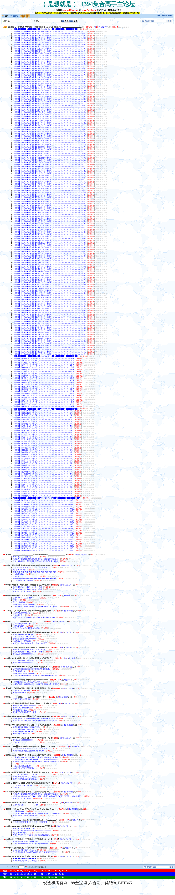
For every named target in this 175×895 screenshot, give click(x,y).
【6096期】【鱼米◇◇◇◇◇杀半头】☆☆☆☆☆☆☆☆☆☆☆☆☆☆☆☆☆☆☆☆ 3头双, (43, 374)
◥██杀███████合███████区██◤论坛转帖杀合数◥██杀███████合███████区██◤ (47, 498)
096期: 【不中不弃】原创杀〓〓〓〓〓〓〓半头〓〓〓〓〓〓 (28, 565)
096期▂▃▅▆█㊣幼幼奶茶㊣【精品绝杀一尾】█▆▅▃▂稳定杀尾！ (31, 746)
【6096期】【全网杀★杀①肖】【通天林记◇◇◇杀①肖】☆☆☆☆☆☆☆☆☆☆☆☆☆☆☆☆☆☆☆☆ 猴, (49, 334)
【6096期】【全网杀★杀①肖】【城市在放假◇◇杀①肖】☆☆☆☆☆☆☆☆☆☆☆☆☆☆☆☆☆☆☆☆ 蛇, (49, 175)
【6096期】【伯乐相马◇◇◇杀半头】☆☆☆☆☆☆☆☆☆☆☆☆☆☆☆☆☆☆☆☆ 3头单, (43, 367)
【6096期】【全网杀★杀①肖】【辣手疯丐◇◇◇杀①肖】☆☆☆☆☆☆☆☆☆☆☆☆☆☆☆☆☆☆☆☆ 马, (49, 84)
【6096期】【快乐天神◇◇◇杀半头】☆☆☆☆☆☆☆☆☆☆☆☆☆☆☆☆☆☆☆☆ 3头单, (43, 387)
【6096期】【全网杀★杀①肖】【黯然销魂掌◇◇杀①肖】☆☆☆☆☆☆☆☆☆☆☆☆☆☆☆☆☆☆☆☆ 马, (49, 147)
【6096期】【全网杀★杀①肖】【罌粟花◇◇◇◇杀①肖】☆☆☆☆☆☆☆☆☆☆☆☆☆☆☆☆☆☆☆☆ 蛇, (49, 71)
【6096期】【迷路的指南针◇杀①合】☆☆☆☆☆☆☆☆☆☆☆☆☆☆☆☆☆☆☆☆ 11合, (43, 550)
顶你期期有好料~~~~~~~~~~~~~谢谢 (26, 805)
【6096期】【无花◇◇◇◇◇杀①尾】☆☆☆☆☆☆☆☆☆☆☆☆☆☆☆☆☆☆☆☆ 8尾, (43, 487)
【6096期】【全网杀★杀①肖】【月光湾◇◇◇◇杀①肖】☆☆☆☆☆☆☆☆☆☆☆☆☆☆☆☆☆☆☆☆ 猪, (49, 273)
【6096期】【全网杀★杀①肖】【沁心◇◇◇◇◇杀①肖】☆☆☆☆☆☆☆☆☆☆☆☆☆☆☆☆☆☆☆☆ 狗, (49, 293)
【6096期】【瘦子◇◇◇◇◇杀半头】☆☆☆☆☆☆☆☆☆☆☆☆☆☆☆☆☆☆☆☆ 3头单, (43, 382)
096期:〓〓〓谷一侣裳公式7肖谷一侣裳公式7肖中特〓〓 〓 (27, 647)
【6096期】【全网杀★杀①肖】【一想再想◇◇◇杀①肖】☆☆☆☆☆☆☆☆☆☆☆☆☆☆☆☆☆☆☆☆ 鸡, (49, 134)
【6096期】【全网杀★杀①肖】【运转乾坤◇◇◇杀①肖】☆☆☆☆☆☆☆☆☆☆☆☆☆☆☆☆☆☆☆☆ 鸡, (49, 79)
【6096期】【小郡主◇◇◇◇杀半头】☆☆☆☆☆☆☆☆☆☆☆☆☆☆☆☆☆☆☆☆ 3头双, (43, 406)
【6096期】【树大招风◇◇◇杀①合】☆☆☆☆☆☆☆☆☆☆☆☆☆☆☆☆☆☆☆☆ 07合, (43, 533)
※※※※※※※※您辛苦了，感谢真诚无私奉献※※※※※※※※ (35, 675)
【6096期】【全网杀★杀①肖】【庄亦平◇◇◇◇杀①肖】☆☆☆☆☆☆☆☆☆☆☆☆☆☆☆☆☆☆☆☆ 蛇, (49, 212)
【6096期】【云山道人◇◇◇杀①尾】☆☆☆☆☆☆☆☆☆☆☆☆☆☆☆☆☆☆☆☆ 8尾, (43, 411)
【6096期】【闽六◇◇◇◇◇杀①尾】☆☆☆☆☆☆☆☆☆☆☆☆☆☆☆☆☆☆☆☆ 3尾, (43, 422)
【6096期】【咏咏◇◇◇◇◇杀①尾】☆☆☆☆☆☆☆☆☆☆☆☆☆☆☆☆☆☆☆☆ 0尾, (43, 441)
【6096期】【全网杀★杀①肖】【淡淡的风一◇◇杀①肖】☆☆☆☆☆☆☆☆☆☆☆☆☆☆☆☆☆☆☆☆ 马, (49, 156)
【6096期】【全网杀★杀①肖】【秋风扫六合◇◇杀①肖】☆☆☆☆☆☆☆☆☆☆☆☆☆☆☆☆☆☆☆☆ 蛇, (49, 337)
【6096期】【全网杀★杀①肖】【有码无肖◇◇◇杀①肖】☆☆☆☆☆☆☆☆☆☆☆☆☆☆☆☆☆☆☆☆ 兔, (49, 289)
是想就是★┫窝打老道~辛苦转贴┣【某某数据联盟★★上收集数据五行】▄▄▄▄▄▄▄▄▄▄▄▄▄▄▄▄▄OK (46, 27)
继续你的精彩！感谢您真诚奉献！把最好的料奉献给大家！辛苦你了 (36, 606)
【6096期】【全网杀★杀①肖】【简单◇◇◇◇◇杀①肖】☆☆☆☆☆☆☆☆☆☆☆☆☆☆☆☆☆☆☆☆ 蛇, (49, 119)
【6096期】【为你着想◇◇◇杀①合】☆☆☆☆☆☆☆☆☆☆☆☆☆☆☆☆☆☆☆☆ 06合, (43, 528)
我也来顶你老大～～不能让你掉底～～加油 (28, 587)
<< (2, 867)
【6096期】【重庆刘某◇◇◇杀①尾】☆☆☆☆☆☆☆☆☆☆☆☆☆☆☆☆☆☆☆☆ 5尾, (43, 467)
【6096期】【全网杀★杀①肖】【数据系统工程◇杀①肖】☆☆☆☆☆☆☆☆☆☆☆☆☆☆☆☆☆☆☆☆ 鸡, (49, 153)
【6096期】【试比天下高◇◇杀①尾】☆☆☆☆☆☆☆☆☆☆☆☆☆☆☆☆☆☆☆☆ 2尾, (43, 413)
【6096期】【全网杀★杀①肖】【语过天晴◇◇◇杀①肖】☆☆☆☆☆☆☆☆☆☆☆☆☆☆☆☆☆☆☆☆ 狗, (49, 230)
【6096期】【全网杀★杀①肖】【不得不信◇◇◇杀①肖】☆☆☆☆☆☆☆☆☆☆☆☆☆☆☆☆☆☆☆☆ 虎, (49, 328)
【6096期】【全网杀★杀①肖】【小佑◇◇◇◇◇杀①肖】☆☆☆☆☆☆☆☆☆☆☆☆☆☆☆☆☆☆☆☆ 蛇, (49, 193)
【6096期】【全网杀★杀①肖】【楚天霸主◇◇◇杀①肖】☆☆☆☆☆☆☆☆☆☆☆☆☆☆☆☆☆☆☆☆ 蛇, (49, 265)
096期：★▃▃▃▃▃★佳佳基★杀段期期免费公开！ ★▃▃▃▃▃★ (31, 820)
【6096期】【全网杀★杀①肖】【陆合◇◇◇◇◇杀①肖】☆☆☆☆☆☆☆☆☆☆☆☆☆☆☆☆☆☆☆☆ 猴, (49, 354)
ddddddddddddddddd (19, 693)
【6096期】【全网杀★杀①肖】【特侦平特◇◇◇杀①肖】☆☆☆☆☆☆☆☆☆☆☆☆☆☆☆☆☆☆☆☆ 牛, (49, 234)
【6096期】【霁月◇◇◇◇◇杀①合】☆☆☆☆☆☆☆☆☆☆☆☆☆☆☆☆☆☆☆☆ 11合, (43, 520)
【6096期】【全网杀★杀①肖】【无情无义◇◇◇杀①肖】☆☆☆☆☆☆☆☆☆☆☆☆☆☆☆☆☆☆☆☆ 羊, (49, 95)
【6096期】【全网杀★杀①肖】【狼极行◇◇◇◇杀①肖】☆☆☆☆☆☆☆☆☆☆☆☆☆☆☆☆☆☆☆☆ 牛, (49, 260)
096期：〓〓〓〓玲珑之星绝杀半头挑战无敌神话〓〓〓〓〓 (27, 632)
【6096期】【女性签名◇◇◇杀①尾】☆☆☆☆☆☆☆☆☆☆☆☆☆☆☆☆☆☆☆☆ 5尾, (43, 489)
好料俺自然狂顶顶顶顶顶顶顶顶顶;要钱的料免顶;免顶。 (32, 669)
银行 (171, 15)
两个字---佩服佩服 (19, 602)
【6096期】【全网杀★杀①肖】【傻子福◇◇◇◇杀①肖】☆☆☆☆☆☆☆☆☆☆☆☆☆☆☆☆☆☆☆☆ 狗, (49, 44)
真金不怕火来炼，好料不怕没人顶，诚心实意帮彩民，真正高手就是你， (38, 813)
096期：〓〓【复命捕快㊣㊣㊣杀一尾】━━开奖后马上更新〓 (28, 725)
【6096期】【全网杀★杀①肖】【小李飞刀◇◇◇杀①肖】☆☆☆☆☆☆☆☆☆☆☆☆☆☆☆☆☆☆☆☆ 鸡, (49, 284)
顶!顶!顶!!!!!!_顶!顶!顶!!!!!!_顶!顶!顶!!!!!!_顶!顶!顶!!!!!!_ (32, 567)
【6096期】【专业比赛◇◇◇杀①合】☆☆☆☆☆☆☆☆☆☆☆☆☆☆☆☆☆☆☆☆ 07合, (43, 502)
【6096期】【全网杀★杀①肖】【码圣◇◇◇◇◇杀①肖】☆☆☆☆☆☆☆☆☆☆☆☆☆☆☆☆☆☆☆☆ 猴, (49, 110)
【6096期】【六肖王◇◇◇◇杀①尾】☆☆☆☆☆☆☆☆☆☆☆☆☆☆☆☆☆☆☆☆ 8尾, (43, 463)
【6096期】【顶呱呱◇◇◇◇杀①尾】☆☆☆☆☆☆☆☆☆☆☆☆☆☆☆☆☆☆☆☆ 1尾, (43, 470)
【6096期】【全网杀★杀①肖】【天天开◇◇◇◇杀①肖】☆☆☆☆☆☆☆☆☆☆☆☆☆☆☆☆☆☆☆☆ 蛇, (49, 262)
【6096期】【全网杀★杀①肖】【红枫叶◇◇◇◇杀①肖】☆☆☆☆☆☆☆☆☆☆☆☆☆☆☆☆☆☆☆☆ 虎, (49, 38)
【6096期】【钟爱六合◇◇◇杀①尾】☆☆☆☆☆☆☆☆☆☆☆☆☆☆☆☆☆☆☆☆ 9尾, (43, 415)
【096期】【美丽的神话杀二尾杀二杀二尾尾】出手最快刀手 (27, 688)
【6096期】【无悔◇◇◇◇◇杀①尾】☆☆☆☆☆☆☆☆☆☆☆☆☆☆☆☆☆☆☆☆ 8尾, (43, 478)
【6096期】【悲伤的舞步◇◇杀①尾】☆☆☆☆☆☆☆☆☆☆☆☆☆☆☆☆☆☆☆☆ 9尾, (43, 496)
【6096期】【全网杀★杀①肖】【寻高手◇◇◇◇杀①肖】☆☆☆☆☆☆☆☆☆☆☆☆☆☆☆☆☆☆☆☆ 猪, (49, 62)
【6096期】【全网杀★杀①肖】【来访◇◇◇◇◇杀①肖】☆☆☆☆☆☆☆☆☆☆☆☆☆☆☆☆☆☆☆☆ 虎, (49, 190)
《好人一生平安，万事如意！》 (24, 637)
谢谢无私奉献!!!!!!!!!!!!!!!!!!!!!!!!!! (24, 654)
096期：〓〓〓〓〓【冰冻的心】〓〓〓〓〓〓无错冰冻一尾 (27, 738)
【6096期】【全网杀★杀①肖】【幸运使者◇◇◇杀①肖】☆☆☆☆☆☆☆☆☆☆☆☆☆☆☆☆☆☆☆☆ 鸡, (49, 210)
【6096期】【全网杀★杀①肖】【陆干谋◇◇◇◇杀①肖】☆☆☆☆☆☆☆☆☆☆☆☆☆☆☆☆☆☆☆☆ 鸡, (49, 143)
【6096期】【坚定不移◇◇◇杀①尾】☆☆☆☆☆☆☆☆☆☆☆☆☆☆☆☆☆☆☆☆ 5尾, (43, 419)
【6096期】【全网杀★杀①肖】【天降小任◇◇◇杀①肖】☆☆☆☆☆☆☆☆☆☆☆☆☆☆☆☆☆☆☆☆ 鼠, (49, 204)
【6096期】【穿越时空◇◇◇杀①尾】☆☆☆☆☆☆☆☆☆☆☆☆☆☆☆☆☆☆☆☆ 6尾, (43, 424)
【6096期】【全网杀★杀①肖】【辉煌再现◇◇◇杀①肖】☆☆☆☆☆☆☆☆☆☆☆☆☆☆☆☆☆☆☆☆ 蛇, (49, 297)
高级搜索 (34, 867)
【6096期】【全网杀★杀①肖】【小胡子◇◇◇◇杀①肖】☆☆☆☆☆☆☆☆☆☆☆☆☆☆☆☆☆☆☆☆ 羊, (49, 47)
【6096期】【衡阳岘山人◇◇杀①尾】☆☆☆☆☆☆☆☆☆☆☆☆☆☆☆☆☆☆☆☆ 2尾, (43, 454)
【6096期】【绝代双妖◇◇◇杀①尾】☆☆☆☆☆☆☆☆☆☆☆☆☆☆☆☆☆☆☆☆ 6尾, (43, 476)
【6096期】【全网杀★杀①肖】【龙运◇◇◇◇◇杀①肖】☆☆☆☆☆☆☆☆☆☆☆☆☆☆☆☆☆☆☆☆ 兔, (49, 317)
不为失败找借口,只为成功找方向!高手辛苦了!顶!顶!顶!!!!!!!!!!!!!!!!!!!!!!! (37, 759)
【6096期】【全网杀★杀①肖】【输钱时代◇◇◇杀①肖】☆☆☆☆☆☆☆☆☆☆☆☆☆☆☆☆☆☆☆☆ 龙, (49, 199)
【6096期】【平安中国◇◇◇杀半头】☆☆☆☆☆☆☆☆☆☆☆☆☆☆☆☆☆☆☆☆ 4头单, (43, 393)
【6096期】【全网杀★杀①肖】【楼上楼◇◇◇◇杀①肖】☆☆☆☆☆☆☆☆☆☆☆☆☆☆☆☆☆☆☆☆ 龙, (49, 173)
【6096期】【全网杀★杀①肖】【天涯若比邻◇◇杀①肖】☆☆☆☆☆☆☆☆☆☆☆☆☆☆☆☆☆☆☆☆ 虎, (49, 31)
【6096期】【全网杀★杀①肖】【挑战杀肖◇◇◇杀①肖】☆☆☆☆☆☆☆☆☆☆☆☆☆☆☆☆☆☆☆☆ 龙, (49, 228)
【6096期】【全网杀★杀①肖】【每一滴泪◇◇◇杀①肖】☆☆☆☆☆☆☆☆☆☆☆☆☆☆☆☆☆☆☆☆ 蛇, (49, 121)
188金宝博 (78, 883)
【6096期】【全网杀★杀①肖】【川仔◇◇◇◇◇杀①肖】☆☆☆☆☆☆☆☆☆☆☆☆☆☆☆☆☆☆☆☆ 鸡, (49, 90)
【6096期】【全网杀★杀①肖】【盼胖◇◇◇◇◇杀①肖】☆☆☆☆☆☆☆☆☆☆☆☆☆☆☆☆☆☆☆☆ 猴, (49, 88)
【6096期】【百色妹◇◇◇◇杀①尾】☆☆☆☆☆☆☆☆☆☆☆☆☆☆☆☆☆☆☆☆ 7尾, (43, 443)
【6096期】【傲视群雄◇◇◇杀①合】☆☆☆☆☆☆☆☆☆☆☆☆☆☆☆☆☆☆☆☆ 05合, (43, 542)
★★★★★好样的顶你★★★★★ (24, 850)
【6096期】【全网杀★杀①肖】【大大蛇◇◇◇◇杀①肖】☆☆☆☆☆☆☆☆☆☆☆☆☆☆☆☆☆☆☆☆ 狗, (49, 247)
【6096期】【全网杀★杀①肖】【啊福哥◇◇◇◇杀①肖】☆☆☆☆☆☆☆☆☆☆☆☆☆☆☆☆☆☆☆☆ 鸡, (49, 350)
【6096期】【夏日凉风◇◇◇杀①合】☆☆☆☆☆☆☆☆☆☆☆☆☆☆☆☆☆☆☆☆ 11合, (43, 539)
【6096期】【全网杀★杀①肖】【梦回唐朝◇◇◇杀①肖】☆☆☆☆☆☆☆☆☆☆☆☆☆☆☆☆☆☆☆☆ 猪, (49, 149)
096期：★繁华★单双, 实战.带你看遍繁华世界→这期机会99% (28, 596)
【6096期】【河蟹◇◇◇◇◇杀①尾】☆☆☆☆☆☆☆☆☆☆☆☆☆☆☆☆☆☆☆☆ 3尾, (43, 461)
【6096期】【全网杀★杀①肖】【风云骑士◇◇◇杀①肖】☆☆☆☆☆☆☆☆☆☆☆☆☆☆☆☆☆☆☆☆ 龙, (49, 108)
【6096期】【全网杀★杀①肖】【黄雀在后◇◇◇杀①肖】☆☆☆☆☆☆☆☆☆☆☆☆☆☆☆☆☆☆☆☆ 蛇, (49, 127)
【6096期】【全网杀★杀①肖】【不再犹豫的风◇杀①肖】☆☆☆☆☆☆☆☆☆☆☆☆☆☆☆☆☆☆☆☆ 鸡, (49, 158)
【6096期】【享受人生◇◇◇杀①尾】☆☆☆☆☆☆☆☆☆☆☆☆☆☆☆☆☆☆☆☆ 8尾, (43, 430)
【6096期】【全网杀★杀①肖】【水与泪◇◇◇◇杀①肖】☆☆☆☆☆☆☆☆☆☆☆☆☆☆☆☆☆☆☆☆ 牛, (49, 326)
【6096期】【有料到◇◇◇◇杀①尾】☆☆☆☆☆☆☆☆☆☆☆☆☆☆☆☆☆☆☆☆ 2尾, (43, 448)
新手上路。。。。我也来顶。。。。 (25, 557)
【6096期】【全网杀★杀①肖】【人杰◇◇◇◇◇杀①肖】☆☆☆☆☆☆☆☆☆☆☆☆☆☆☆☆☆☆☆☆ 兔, (49, 42)
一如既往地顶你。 (19, 574)
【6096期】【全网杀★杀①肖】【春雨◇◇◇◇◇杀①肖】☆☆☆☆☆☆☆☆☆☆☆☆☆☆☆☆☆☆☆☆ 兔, (49, 254)
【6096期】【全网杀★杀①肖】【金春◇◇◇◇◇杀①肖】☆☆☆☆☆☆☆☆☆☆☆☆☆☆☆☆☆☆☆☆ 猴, (49, 236)
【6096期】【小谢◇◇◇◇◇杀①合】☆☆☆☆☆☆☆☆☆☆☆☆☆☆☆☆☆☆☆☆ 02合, (43, 544)
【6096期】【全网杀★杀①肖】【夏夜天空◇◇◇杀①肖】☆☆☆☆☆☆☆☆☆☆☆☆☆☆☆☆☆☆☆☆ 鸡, (49, 81)
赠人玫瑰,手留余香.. (20, 570)
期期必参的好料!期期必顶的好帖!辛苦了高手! (28, 751)
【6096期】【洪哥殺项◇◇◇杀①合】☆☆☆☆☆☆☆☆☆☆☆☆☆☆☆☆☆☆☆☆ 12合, (43, 504)
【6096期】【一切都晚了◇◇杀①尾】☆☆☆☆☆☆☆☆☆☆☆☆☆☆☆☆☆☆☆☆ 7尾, (43, 474)
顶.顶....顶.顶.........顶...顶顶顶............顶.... (26, 628)
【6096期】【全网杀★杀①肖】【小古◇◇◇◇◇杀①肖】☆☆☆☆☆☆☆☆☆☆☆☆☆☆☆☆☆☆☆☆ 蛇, (49, 302)
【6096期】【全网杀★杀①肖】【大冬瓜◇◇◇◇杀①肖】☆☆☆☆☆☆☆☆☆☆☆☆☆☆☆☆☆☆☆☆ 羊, (49, 323)
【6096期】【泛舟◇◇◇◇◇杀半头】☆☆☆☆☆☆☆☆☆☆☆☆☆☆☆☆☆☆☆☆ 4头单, (43, 402)
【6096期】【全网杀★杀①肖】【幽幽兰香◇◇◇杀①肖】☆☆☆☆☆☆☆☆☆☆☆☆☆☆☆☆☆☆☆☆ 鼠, (49, 221)
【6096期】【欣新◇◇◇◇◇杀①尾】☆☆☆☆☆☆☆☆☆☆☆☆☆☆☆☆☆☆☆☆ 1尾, (43, 437)
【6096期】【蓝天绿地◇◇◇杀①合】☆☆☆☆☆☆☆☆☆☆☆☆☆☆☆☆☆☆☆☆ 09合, (43, 500)
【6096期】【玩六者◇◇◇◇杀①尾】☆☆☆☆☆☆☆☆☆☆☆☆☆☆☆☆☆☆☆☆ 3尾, (43, 433)
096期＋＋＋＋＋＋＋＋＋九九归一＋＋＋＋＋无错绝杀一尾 (27, 856)
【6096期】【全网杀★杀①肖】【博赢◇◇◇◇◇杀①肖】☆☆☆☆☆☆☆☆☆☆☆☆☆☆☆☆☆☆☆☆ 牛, (49, 66)
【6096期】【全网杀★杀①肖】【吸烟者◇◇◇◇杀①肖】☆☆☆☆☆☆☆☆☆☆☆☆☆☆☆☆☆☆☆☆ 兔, (49, 278)
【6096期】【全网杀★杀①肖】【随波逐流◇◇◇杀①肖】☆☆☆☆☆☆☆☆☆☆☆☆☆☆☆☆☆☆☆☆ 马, (49, 280)
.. (13, 764)
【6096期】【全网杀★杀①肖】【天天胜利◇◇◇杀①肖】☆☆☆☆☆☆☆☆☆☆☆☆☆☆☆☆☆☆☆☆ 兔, (49, 171)
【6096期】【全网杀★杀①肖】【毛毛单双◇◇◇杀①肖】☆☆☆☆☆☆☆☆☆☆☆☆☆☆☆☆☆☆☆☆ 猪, (49, 223)
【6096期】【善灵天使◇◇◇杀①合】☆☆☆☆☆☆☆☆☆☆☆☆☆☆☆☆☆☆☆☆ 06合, (43, 548)
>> (17, 867)
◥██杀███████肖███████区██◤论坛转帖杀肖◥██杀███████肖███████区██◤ (46, 29)
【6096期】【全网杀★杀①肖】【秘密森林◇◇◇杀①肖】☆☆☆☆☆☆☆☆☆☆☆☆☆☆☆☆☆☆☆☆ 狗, (49, 238)
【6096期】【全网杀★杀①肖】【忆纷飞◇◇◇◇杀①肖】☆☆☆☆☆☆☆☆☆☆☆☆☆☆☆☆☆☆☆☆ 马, (49, 300)
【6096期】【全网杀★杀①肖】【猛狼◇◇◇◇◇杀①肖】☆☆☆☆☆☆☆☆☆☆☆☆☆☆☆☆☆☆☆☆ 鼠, (49, 132)
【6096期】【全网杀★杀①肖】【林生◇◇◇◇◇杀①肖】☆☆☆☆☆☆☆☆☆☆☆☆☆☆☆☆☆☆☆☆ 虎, (49, 103)
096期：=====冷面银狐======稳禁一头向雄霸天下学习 (25, 697)
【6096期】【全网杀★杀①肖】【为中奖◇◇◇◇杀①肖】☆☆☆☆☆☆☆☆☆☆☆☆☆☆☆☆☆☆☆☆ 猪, (49, 256)
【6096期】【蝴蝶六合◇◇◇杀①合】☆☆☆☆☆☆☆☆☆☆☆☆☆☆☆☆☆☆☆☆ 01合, (43, 537)
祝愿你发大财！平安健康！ (22, 591)
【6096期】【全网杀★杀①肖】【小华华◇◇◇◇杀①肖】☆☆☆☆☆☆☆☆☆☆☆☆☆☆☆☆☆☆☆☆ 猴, (49, 86)
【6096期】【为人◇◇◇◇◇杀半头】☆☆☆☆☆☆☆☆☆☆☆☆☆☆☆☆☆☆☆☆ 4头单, (43, 400)
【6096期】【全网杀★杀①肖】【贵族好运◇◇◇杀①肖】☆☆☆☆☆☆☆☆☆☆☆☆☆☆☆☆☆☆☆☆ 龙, (49, 217)
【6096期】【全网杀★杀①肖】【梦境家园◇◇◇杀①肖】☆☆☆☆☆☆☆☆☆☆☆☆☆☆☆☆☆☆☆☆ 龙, (49, 208)
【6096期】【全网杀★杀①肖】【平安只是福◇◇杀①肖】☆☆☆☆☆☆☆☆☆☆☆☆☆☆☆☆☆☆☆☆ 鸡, (49, 276)
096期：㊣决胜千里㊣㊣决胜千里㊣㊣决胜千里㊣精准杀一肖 (27, 839)
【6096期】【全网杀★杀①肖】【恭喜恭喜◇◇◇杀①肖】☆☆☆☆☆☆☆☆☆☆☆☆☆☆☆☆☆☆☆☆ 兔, (49, 68)
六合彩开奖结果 (102, 883)
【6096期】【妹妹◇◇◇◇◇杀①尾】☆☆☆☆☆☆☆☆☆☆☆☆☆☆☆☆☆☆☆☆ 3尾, (43, 446)
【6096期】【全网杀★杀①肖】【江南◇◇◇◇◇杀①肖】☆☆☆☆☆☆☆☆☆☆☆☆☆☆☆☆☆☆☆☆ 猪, (49, 306)
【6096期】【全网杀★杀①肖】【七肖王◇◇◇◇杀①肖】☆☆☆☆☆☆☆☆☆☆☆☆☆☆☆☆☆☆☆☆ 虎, (49, 258)
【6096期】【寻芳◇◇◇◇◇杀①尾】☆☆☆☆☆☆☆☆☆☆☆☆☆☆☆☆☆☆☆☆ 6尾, (43, 483)
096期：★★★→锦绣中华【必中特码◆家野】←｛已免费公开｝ (29, 658)
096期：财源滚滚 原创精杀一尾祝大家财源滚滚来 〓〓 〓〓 (27, 772)
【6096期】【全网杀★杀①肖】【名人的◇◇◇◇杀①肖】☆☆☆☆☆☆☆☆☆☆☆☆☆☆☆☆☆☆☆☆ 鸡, (49, 129)
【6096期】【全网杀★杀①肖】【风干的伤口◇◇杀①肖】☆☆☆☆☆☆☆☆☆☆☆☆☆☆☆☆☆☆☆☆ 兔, (49, 53)
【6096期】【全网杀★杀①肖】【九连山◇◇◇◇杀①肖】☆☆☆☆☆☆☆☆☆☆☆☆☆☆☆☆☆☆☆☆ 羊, (49, 180)
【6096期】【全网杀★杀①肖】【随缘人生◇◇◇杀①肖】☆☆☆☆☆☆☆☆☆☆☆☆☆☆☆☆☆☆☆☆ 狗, (49, 99)
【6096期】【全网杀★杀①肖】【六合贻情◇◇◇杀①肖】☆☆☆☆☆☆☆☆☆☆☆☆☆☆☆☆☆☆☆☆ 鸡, (49, 321)
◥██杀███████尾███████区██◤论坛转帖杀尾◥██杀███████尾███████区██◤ (46, 409)
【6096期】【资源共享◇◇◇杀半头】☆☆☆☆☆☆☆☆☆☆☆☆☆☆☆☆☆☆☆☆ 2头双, (43, 395)
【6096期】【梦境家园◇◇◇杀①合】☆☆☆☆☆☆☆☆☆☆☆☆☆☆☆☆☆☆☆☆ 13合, (43, 518)
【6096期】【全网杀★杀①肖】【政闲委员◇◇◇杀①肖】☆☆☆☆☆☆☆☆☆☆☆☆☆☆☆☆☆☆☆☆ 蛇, (49, 140)
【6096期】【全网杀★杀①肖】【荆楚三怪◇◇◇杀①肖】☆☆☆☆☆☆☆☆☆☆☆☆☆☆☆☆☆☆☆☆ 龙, (49, 352)
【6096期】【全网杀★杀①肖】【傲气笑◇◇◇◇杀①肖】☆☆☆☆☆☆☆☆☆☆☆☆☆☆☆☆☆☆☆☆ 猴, (49, 245)
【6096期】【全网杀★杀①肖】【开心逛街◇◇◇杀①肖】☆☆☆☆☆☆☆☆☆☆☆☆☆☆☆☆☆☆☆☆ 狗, (49, 310)
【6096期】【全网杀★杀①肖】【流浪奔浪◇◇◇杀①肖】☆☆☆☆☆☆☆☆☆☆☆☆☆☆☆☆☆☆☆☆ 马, (49, 136)
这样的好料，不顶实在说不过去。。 (25, 768)
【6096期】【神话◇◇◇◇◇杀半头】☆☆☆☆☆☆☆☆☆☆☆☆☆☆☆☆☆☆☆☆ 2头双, (43, 361)
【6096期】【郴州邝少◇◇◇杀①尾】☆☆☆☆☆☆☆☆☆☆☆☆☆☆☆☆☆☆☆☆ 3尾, (43, 450)
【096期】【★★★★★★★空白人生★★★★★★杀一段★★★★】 (30, 809)
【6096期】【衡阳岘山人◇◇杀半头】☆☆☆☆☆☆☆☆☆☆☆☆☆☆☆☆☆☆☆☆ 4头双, (43, 380)
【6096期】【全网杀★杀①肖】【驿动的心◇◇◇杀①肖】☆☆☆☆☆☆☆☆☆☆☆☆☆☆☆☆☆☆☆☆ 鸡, (49, 57)
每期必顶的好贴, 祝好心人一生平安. (25, 777)
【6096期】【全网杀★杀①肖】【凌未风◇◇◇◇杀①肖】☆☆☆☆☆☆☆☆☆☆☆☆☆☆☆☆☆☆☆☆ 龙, (49, 160)
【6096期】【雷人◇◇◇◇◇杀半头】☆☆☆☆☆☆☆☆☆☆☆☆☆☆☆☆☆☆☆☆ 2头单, (43, 365)
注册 (163, 15)
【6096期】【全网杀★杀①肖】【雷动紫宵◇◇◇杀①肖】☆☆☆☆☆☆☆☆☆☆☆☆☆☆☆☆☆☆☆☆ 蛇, (49, 345)
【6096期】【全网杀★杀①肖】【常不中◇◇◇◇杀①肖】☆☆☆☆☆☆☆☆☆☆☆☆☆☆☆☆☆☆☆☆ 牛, (49, 97)
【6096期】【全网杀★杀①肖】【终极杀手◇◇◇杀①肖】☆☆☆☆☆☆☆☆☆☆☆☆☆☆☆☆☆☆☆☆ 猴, (49, 304)
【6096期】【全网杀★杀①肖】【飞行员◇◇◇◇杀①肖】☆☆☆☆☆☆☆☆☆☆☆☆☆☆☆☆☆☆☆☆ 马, (49, 49)
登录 (167, 15)
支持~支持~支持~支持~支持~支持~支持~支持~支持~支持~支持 (34, 572)
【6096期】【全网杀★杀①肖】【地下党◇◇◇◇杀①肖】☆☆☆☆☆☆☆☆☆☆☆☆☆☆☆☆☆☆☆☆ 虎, (49, 164)
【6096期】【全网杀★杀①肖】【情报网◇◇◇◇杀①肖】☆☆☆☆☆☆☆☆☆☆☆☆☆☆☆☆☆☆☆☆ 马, (49, 36)
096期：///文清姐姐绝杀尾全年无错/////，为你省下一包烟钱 (27, 703)
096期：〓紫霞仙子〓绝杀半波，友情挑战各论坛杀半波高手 (27, 585)
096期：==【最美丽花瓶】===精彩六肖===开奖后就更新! (26, 848)
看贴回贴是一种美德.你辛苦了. (23, 708)
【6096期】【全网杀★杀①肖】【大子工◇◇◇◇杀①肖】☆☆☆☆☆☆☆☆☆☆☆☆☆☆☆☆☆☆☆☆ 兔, (49, 34)
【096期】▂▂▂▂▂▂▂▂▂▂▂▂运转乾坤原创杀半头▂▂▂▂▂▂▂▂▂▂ (35, 554)
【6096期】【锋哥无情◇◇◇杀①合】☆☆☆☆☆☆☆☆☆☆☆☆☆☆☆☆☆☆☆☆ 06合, (43, 507)
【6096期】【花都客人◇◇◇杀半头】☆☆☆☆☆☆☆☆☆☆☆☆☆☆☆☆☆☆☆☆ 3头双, (43, 376)
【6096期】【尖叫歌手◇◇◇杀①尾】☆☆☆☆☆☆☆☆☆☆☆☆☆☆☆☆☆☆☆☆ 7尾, (43, 472)
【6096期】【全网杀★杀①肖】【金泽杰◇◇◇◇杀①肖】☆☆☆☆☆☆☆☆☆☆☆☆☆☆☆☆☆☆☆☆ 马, (49, 114)
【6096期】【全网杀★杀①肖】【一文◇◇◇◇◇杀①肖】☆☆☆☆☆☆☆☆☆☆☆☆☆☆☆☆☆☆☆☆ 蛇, (49, 267)
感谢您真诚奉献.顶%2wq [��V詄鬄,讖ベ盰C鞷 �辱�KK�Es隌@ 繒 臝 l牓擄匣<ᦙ (47, 796)
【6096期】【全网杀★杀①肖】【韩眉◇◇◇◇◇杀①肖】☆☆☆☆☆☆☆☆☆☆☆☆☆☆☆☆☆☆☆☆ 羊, (49, 214)
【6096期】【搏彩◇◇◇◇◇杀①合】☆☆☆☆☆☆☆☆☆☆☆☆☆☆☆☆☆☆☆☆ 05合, (43, 513)
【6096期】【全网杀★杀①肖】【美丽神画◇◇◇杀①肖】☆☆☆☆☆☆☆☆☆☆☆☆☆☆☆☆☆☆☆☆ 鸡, (49, 347)
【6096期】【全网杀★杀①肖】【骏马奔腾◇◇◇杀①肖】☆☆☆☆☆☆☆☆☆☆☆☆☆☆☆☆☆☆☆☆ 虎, (49, 271)
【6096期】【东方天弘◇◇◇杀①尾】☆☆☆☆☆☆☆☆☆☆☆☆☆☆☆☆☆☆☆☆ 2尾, (43, 435)
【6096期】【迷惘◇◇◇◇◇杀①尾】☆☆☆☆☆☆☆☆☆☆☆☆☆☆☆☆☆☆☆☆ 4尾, (43, 480)
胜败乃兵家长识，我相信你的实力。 (25, 779)
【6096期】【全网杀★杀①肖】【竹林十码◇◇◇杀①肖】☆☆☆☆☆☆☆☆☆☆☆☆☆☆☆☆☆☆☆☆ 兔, (49, 123)
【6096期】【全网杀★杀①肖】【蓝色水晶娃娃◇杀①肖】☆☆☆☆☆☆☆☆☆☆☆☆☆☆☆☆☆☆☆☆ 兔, (49, 295)
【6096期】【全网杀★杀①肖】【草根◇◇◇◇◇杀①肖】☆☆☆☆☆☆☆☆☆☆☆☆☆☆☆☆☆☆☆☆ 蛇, (49, 206)
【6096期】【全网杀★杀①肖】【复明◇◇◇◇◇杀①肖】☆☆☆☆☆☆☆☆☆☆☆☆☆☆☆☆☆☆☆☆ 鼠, (49, 249)
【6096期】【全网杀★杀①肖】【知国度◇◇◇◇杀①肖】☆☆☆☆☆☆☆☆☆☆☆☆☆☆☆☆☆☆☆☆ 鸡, (49, 101)
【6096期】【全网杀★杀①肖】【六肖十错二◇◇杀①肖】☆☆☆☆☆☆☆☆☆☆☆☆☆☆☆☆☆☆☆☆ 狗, (49, 319)
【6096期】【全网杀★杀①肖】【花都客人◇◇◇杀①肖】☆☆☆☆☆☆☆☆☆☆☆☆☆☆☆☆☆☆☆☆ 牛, (49, 51)
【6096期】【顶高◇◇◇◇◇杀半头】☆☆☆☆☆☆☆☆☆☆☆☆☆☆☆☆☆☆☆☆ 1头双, (43, 369)
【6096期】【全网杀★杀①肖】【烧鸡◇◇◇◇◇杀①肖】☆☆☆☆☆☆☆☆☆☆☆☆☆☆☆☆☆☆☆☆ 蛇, (49, 282)
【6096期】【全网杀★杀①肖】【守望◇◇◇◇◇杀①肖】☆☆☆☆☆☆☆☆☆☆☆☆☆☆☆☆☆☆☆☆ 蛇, (49, 197)
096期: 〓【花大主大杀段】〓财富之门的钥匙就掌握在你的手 (28, 783)
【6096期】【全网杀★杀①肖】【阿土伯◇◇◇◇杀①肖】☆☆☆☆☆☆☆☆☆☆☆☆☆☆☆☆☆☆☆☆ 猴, (49, 162)
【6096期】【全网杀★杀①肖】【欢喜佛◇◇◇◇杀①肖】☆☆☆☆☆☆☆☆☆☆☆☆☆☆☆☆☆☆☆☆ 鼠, (49, 182)
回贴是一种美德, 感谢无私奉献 (23, 634)
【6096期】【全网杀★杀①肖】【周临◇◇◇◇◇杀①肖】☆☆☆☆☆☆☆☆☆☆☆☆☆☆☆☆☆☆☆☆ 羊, (49, 64)
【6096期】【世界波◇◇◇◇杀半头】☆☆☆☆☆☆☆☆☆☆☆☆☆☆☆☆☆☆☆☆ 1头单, (43, 378)
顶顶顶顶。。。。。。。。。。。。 (25, 576)
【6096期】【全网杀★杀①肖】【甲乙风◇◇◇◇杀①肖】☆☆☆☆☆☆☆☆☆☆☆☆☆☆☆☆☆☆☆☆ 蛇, (49, 55)
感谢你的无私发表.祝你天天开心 (24, 828)
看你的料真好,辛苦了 (20, 734)
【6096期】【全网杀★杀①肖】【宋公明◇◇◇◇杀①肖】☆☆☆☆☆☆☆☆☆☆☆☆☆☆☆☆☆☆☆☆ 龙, (49, 138)
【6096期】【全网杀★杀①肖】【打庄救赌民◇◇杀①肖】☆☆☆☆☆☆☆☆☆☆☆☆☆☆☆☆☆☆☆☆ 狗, (49, 243)
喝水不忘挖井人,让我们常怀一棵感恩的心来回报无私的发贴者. (34, 617)
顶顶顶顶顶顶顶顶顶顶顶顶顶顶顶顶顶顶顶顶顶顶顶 (31, 843)
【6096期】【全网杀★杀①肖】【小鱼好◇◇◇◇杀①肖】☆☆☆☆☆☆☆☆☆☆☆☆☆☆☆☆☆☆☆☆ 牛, (49, 184)
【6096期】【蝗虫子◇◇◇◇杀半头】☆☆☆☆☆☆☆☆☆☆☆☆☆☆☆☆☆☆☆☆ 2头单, (43, 404)
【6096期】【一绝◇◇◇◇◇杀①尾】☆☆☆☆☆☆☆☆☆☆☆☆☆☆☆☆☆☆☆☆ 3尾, (43, 494)
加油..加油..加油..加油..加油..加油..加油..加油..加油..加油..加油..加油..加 (37, 757)
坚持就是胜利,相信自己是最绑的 (24, 604)
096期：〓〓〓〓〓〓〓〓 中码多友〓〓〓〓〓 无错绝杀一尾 (27, 667)
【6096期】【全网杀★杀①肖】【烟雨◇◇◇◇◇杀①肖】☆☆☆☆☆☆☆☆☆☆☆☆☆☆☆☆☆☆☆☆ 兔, (49, 125)
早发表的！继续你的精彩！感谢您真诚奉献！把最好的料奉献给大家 (36, 559)
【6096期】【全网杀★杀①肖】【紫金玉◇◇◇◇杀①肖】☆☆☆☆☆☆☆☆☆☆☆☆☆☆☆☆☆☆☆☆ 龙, (49, 330)
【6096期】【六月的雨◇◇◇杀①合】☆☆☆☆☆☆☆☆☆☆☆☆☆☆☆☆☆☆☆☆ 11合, (43, 535)
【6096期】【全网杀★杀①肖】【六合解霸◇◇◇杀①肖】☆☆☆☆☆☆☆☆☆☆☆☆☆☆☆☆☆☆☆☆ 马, (49, 73)
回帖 (97, 27)
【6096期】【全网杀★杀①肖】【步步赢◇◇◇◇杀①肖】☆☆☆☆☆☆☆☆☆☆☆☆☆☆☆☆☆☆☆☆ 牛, (49, 77)
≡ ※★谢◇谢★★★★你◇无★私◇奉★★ (27, 682)
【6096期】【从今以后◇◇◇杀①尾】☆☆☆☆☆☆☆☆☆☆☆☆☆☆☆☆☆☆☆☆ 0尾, (43, 459)
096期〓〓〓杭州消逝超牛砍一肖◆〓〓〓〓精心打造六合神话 (28, 755)
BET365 (125, 883)
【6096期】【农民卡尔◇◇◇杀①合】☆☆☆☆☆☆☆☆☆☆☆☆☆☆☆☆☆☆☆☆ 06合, (43, 515)
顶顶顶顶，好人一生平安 (21, 690)
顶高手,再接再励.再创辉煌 (22, 699)
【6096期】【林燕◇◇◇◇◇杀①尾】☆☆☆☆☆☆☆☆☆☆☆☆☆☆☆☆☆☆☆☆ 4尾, (43, 465)
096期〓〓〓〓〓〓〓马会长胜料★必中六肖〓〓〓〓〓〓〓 (27, 716)
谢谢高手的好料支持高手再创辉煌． (25, 712)
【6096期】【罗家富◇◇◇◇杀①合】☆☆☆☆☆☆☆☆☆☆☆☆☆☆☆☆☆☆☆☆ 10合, (43, 509)
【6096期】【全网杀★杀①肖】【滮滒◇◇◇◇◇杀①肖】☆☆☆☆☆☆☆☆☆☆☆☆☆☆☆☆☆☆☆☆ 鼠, (49, 116)
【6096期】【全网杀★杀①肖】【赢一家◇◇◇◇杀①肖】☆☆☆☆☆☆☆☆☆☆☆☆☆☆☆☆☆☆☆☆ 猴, (49, 291)
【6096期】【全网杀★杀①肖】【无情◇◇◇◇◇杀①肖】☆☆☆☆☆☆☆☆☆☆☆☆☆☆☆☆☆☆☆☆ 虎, (49, 225)
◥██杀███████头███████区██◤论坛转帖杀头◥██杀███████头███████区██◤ (46, 356)
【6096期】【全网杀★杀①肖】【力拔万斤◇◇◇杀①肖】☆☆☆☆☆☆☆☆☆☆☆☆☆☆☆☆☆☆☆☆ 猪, (49, 195)
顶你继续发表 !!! (18, 615)
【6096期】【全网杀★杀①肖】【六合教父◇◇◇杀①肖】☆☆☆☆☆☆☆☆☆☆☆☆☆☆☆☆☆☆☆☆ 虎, (49, 188)
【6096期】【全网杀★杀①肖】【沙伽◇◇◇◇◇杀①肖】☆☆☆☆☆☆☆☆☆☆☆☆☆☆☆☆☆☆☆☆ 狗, (49, 232)
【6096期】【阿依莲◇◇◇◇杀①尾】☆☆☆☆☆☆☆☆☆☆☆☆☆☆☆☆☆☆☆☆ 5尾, (43, 491)
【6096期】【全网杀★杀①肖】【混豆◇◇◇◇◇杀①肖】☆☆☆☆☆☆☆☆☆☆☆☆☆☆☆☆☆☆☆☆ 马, (49, 169)
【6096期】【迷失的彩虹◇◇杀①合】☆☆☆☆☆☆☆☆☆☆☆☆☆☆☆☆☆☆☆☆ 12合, (43, 546)
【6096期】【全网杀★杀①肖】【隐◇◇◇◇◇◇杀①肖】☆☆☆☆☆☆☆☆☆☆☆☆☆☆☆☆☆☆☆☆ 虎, (49, 40)
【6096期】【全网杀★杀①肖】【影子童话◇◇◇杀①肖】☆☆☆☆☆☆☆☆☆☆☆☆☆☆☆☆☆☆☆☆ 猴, (49, 219)
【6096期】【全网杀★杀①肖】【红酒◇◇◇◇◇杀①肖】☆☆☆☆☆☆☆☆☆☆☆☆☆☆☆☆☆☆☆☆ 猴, (49, 145)
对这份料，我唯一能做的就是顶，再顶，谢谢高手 (30, 643)
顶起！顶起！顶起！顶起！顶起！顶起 (26, 660)
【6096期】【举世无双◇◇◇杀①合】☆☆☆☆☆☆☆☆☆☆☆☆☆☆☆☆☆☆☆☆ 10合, (43, 531)
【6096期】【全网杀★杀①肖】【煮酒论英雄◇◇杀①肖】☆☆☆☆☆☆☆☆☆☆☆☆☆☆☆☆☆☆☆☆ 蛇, (49, 177)
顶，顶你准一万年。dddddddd (23, 581)
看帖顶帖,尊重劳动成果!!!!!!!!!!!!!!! (25, 639)
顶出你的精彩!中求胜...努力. (22, 613)
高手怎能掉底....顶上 (20, 671)
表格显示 (42, 867)
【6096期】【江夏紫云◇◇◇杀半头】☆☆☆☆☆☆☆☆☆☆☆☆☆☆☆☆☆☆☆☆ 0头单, (43, 363)
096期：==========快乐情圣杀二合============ (24, 621)
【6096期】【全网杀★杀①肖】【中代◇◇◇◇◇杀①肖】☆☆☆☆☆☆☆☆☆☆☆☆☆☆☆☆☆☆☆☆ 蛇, (49, 186)
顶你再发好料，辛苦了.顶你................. (26, 598)
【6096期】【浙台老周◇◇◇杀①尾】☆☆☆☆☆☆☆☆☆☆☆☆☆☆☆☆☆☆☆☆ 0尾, (43, 428)
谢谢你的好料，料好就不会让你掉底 (25, 816)
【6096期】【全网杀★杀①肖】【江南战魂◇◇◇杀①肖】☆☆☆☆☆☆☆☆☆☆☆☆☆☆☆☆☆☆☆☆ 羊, (49, 201)
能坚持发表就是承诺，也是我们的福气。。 (28, 727)
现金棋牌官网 (55, 883)
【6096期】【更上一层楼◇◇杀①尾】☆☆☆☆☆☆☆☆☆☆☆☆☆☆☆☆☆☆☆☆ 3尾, (43, 439)
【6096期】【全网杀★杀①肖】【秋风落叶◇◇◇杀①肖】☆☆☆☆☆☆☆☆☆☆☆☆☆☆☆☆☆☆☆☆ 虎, (49, 332)
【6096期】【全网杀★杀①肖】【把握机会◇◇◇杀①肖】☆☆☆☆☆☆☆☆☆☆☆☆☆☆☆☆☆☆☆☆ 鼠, (49, 252)
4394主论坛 (14, 16)
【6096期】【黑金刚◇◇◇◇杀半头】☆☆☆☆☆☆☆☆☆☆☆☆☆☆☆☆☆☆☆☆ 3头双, (43, 371)
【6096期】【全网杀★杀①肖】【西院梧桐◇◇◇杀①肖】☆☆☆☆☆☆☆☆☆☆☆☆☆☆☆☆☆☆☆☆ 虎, (49, 151)
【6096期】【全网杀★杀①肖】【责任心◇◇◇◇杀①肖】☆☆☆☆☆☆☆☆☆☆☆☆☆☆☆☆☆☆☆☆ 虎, (49, 343)
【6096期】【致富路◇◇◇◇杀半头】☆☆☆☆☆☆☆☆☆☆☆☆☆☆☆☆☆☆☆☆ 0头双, (43, 391)
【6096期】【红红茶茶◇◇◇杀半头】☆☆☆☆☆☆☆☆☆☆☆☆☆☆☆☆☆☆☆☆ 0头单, (43, 385)
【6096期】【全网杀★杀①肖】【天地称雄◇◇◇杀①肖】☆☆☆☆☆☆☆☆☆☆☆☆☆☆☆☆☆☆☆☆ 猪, (49, 339)
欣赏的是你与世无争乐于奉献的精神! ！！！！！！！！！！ (33, 841)
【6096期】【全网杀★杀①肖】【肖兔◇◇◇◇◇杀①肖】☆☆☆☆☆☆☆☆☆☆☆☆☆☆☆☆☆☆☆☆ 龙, (49, 60)
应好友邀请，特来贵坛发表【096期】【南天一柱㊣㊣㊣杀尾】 (28, 792)
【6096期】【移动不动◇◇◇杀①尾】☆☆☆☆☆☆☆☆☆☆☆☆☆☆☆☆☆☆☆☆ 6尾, (43, 452)
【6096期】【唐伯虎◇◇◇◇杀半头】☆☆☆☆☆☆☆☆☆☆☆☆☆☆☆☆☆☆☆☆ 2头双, (43, 358)
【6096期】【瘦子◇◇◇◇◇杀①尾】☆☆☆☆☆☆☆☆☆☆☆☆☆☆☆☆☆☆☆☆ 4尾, (43, 417)
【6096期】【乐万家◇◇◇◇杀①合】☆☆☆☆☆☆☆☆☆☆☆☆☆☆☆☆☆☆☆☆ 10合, (43, 524)
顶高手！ (16, 600)
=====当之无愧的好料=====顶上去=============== (32, 774)
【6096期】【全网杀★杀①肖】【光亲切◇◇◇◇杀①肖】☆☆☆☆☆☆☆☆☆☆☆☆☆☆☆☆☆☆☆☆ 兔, (49, 241)
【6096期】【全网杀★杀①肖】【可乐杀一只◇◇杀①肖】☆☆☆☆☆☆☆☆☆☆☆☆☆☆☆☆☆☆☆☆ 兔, (49, 112)
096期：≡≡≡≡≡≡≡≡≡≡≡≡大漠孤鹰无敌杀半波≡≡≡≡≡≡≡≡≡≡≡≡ (26, 680)
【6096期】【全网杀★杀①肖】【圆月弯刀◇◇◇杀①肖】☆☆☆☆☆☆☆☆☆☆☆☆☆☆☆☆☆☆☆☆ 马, (49, 313)
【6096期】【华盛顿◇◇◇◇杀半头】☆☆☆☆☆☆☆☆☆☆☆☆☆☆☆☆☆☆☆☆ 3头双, (43, 398)
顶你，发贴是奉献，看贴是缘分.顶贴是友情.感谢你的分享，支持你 (36, 561)
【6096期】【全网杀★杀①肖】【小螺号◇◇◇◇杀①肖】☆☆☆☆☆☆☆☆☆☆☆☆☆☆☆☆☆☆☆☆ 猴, (49, 308)
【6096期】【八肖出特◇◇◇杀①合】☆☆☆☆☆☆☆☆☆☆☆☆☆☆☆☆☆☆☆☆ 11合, (43, 522)
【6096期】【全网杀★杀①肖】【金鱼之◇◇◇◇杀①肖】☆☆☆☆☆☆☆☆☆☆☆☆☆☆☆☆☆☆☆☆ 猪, (49, 105)
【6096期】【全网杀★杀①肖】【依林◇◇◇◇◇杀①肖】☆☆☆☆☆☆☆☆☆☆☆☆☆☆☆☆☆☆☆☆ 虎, (49, 286)
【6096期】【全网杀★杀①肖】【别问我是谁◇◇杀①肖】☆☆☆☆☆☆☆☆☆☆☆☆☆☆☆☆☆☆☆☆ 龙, (49, 167)
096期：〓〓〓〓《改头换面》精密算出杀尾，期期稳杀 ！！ (27, 803)
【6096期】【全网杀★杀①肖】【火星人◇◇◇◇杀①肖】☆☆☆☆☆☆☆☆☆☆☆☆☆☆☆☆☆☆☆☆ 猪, (49, 315)
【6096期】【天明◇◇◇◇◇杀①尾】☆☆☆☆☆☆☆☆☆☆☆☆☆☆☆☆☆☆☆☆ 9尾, (43, 457)
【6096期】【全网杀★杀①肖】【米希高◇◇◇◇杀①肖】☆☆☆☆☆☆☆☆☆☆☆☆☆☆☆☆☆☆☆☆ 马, (49, 75)
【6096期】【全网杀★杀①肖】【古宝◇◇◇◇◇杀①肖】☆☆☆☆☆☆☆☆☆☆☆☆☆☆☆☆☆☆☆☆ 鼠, (49, 341)
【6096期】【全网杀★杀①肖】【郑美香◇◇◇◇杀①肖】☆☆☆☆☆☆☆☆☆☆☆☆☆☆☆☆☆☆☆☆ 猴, (49, 269)
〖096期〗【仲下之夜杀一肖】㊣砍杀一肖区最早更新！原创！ (28, 611)
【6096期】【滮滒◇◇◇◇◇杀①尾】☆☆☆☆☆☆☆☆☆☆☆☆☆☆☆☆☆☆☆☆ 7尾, (43, 485)
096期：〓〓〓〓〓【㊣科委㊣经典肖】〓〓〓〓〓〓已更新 (27, 826)
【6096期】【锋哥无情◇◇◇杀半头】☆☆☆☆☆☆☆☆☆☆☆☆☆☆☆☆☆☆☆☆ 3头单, (43, 389)
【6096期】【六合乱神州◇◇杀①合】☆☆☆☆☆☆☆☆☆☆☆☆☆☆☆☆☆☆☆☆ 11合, (43, 511)
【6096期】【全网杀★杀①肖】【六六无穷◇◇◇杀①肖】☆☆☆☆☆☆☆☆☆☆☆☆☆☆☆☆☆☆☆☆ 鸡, (49, 92)
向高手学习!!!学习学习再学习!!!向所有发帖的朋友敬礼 (31, 835)
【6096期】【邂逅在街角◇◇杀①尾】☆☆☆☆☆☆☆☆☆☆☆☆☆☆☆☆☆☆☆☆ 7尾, (43, 426)
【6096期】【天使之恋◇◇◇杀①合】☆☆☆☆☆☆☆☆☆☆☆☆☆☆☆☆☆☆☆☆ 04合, (43, 526)
